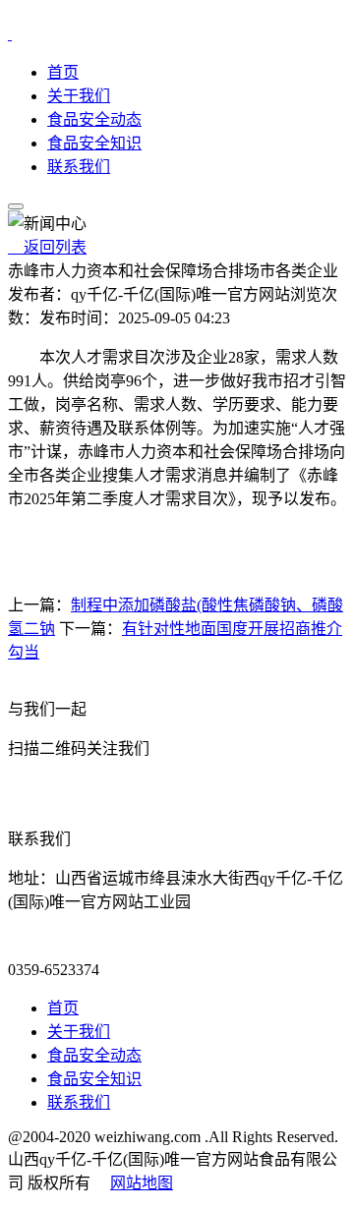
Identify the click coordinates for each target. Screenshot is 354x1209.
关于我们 (78, 95)
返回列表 (47, 247)
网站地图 (141, 1183)
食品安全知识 (94, 143)
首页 (63, 72)
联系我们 (78, 166)
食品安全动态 (94, 119)
